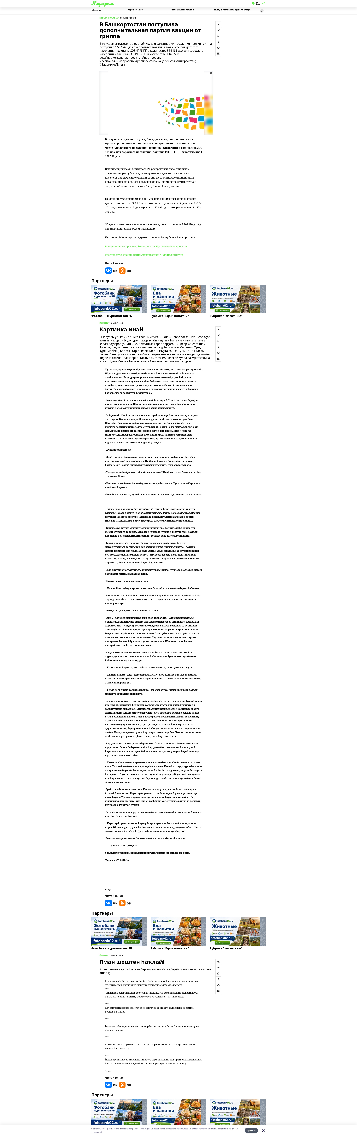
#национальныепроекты (120, 246)
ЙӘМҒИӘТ (104, 323)
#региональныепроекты (171, 246)
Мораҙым (102, 3)
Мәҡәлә (96, 10)
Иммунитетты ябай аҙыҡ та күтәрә (232, 10)
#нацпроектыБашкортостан (141, 254)
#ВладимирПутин (171, 254)
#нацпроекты (146, 246)
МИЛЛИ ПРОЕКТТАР (109, 18)
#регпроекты (113, 254)
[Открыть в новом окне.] (111, 270)
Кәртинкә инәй (135, 10)
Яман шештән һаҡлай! (182, 10)
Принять (251, 1130)
